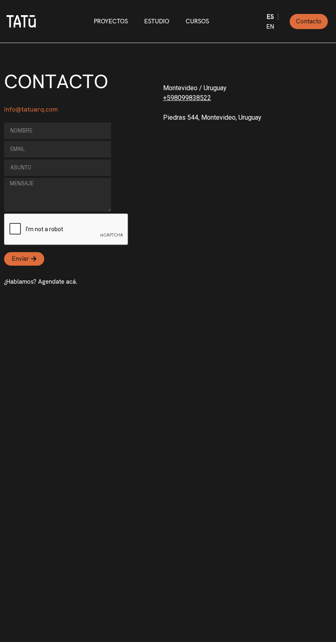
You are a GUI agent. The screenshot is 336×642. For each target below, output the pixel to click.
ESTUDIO (156, 21)
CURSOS (197, 21)
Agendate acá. (57, 282)
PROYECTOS (111, 21)
